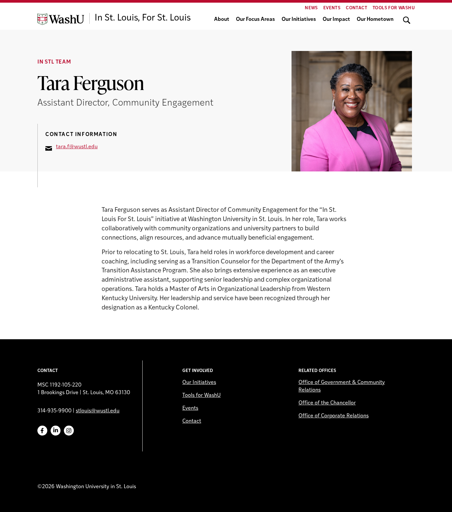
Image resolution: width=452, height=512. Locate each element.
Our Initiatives (299, 19)
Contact (356, 8)
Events (331, 8)
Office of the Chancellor (327, 403)
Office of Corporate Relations (333, 416)
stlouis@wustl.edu (97, 411)
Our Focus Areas (255, 19)
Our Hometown (375, 19)
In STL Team (54, 62)
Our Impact (336, 19)
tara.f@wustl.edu (77, 147)
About (221, 19)
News (311, 8)
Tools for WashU (394, 8)
